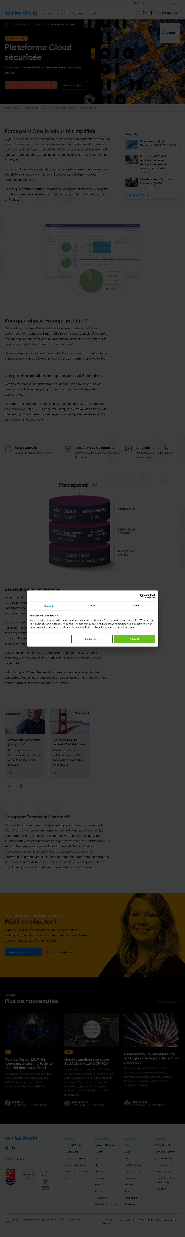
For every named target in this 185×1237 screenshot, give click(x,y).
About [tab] (136, 605)
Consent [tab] (48, 606)
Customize (90, 639)
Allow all (134, 639)
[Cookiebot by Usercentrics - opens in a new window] (142, 596)
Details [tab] (92, 605)
